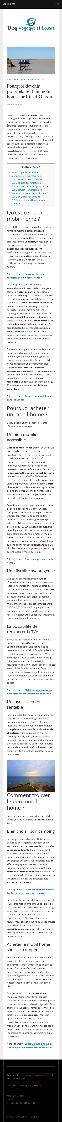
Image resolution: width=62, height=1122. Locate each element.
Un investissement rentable (27, 189)
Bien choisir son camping (26, 196)
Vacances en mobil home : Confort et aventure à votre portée (30, 891)
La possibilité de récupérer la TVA (30, 186)
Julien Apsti (38, 1085)
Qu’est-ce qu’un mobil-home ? (24, 172)
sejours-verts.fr (41, 1075)
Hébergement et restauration (28, 79)
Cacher (36, 167)
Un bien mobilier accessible (27, 179)
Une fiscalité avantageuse (26, 182)
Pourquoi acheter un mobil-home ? (26, 175)
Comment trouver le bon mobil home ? (28, 193)
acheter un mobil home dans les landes (29, 335)
